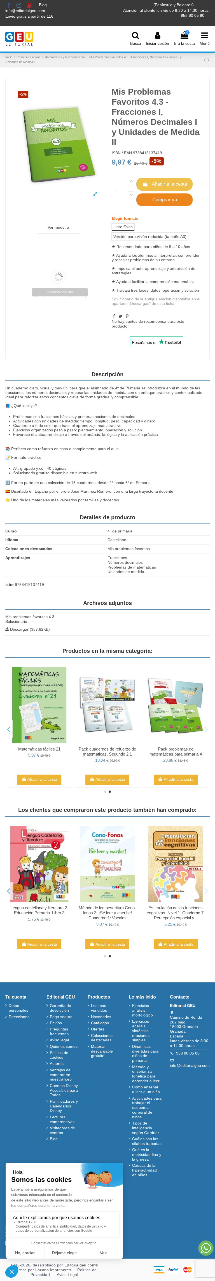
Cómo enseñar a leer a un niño (146, 1089)
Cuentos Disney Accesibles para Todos (64, 1090)
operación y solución (181, 290)
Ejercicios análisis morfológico (142, 1010)
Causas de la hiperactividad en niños (144, 1170)
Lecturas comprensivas (62, 1119)
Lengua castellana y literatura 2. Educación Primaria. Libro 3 (39, 910)
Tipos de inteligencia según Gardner (145, 1128)
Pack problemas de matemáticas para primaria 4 (175, 751)
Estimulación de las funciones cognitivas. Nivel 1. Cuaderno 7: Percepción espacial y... (176, 912)
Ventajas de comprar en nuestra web (61, 1075)
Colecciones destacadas (102, 1037)
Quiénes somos (64, 1046)
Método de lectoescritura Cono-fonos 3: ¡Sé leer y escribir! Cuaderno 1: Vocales (107, 912)
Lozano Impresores (53, 1270)
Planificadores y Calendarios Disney (64, 1106)
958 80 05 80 (188, 1053)
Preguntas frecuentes (59, 1031)
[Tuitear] (120, 316)
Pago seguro (61, 1016)
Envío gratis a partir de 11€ (29, 16)
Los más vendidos (99, 1008)
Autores (57, 1063)
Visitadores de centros (62, 1130)
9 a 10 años (179, 246)
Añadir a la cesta (169, 184)
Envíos (56, 1023)
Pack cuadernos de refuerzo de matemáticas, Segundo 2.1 (107, 751)
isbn (9, 584)
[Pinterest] (127, 316)
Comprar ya (164, 199)
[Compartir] (114, 316)
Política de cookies (59, 1055)
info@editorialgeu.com (25, 10)
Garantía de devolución (60, 1008)
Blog (43, 5)
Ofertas (97, 1029)
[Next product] (208, 59)
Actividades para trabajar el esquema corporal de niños (147, 1107)
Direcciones (19, 1016)
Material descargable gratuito (102, 1051)
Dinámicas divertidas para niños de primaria (145, 1053)
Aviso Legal (67, 1274)
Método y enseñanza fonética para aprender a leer (146, 1074)
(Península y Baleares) (174, 5)
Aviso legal (59, 1040)
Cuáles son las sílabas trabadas (147, 1141)
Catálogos (100, 1023)
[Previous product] (205, 59)
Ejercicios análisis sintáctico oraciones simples (140, 1030)
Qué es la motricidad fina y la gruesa (146, 1154)
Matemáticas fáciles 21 (39, 749)
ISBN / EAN (122, 153)
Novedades (101, 1016)
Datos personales (18, 1008)
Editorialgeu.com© (81, 1265)
